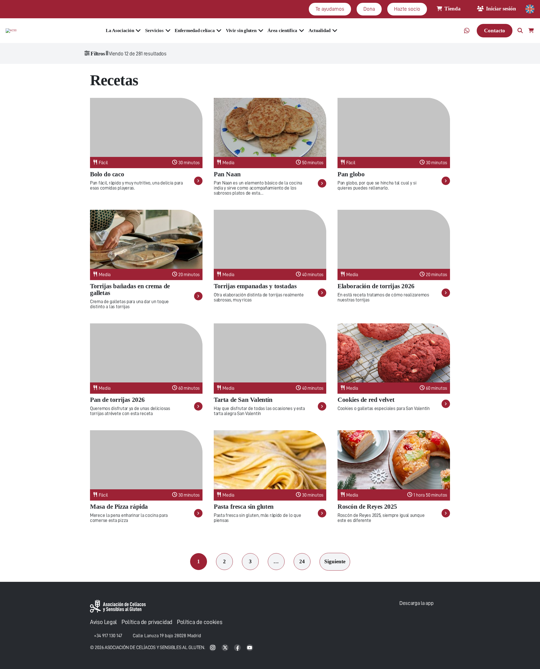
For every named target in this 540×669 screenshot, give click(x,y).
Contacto (494, 30)
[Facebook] (238, 648)
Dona (369, 9)
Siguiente (334, 561)
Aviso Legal (103, 622)
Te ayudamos (330, 9)
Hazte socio (407, 9)
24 (302, 561)
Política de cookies (199, 622)
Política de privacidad (147, 622)
